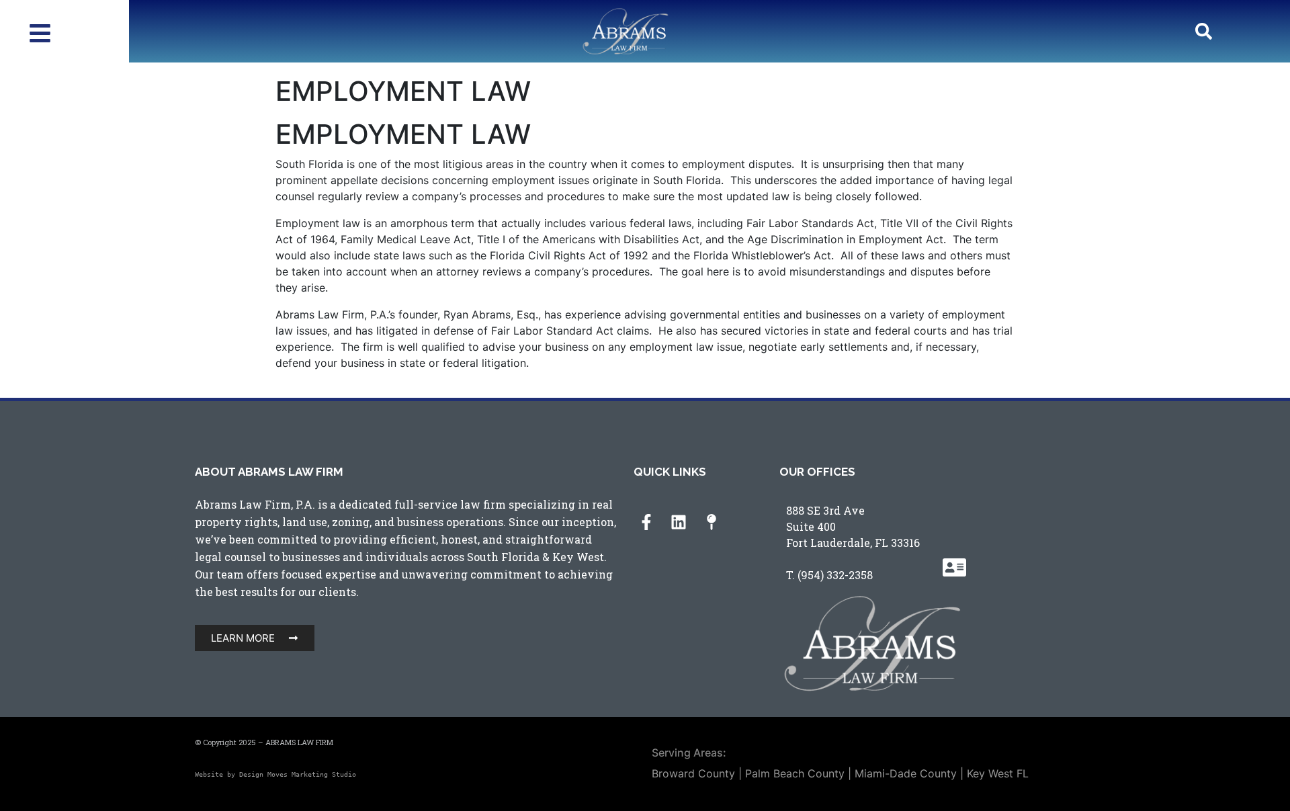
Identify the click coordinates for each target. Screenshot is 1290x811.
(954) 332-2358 (835, 575)
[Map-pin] (711, 522)
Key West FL (998, 773)
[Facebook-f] (646, 522)
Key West (578, 557)
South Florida (503, 557)
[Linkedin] (678, 522)
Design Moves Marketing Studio (297, 774)
